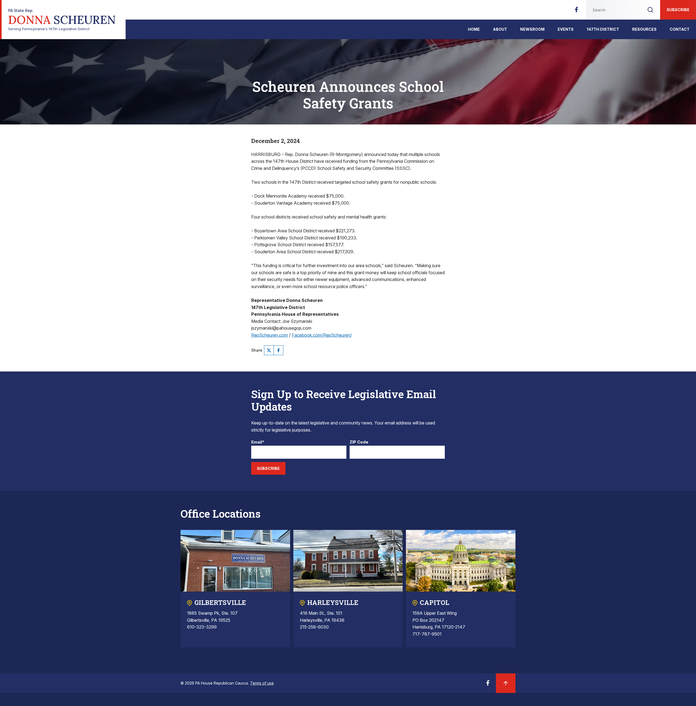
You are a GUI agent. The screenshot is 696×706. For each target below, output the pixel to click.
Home (474, 29)
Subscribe (678, 9)
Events (566, 29)
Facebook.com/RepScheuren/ (322, 335)
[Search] (650, 10)
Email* (258, 442)
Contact (679, 29)
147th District (603, 29)
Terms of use (262, 683)
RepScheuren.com (269, 335)
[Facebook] (576, 11)
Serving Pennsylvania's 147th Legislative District (62, 20)
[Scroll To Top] (505, 683)
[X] (269, 350)
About (500, 29)
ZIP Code (359, 442)
